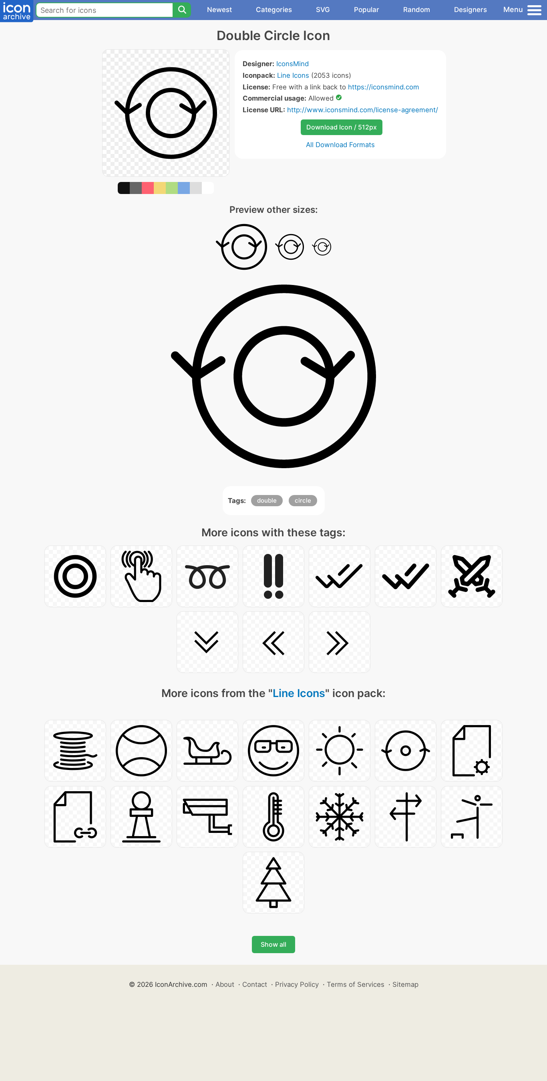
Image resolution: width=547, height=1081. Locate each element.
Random (416, 10)
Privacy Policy (297, 984)
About (224, 984)
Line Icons (293, 75)
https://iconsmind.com (383, 87)
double (267, 500)
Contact (254, 984)
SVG (323, 10)
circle (303, 500)
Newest (219, 10)
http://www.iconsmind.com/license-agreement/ (362, 110)
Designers (470, 10)
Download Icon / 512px (341, 127)
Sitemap (405, 984)
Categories (274, 10)
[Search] (182, 10)
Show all (273, 944)
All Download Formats (340, 145)
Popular (366, 10)
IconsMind (292, 64)
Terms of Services (355, 984)
